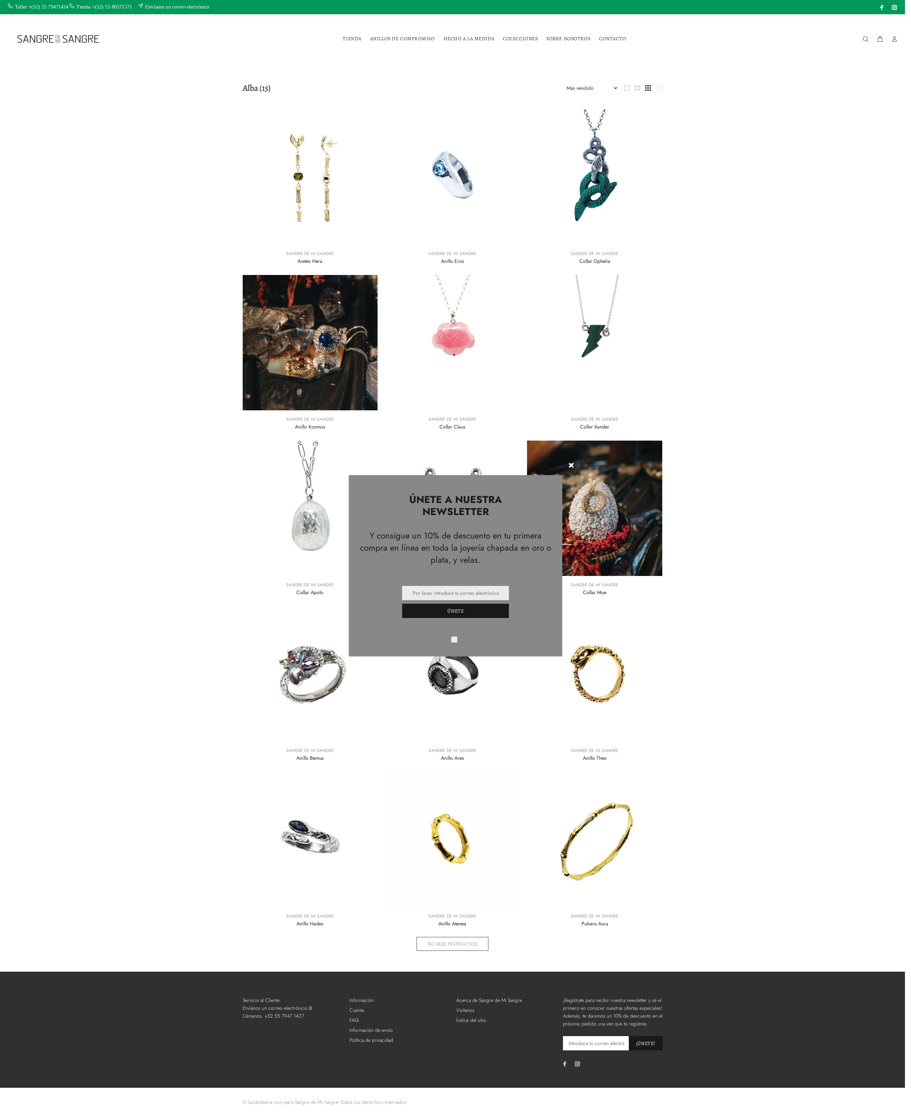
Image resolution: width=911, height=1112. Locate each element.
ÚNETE (455, 611)
